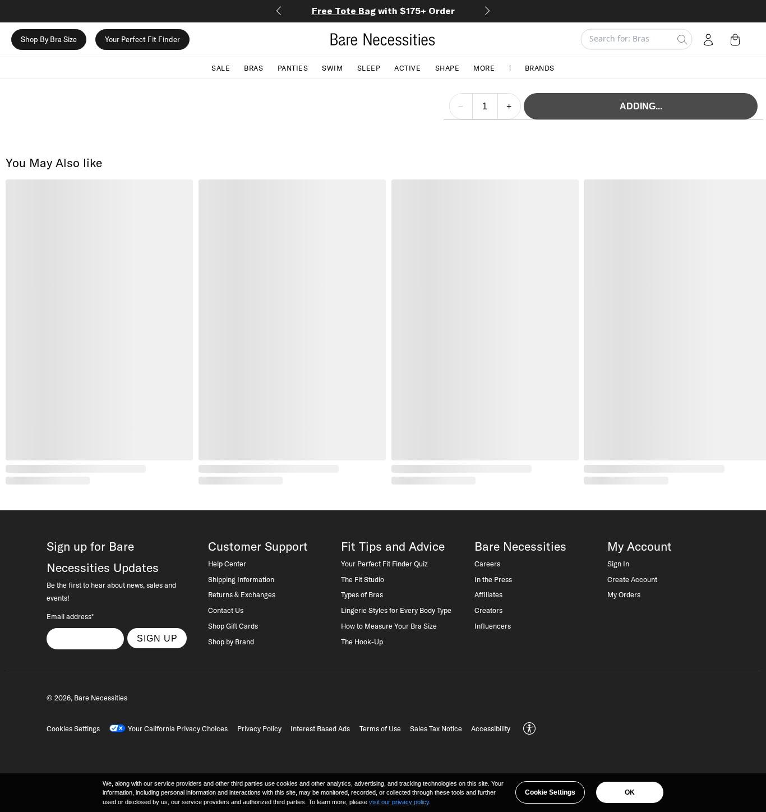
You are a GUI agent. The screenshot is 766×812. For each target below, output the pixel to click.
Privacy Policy (259, 728)
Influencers (492, 625)
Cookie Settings (550, 792)
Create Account (632, 579)
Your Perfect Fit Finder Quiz (384, 563)
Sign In (618, 563)
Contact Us (225, 610)
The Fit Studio (362, 579)
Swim (332, 67)
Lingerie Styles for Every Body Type (396, 610)
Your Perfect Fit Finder (142, 39)
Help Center (227, 563)
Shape (447, 67)
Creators (488, 610)
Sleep (369, 67)
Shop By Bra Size (49, 39)
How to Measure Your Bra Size (389, 625)
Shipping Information (241, 579)
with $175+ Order (383, 10)
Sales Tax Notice (436, 728)
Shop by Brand (231, 641)
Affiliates (488, 594)
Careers (487, 563)
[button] (737, 39)
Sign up (157, 638)
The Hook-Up (362, 641)
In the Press (493, 579)
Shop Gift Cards (233, 625)
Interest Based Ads (320, 728)
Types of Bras (362, 594)
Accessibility (490, 728)
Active (407, 67)
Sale (220, 67)
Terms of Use (380, 728)
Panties (293, 67)
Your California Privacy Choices (178, 728)
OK (630, 792)
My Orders (623, 594)
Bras (253, 67)
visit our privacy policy (399, 802)
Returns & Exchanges (241, 594)
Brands (540, 67)
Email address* (70, 616)
